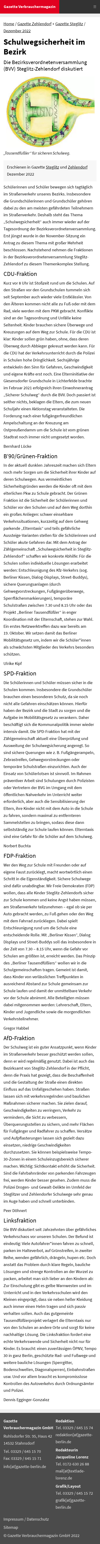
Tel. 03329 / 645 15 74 (74, 1427)
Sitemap (10, 1527)
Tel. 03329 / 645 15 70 (22, 1451)
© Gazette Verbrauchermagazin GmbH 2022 (41, 1535)
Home (8, 23)
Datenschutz (38, 1519)
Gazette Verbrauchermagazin (30, 6)
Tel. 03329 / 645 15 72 (74, 1493)
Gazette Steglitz (69, 23)
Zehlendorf (77, 167)
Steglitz (52, 167)
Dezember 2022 (17, 30)
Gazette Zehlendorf (34, 23)
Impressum (13, 1519)
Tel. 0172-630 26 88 (72, 1464)
